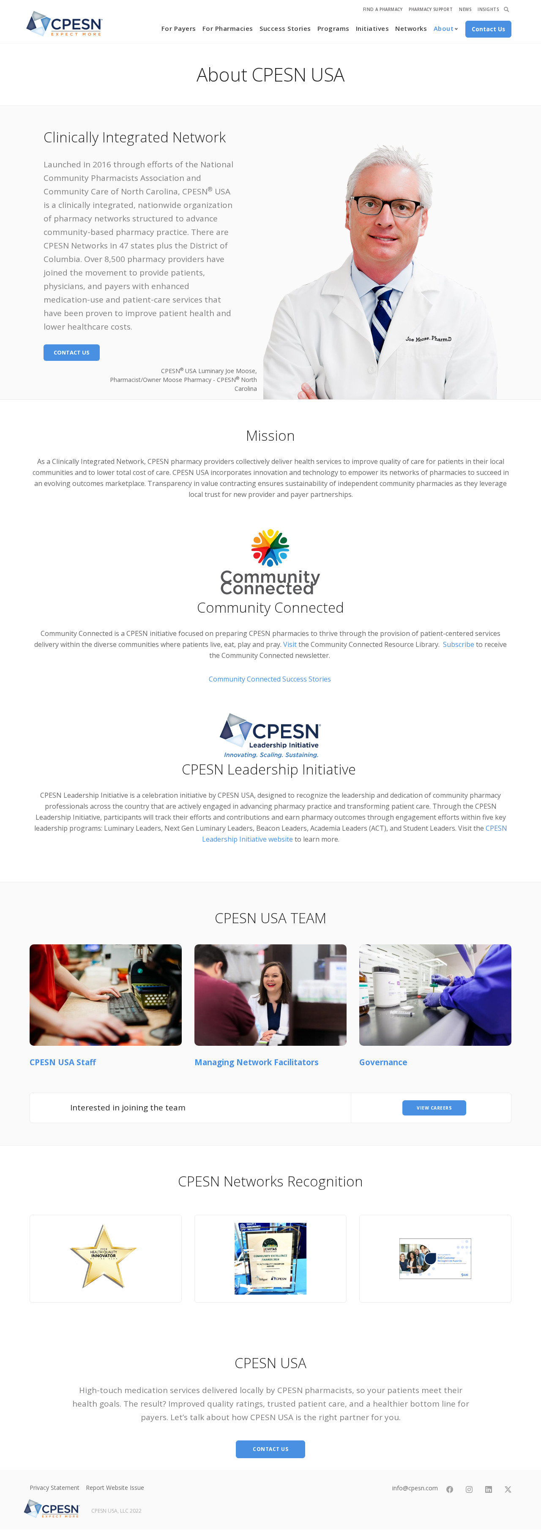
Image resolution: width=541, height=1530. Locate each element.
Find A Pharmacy (383, 9)
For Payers (178, 28)
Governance (383, 1062)
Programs (333, 28)
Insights (488, 9)
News (465, 9)
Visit (290, 644)
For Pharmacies (227, 28)
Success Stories (285, 28)
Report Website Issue (115, 1488)
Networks (411, 28)
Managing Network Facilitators (256, 1062)
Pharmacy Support (431, 9)
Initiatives (372, 28)
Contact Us (72, 352)
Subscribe (458, 644)
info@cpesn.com (415, 1488)
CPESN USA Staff (63, 1062)
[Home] (64, 23)
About (444, 28)
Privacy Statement (54, 1488)
